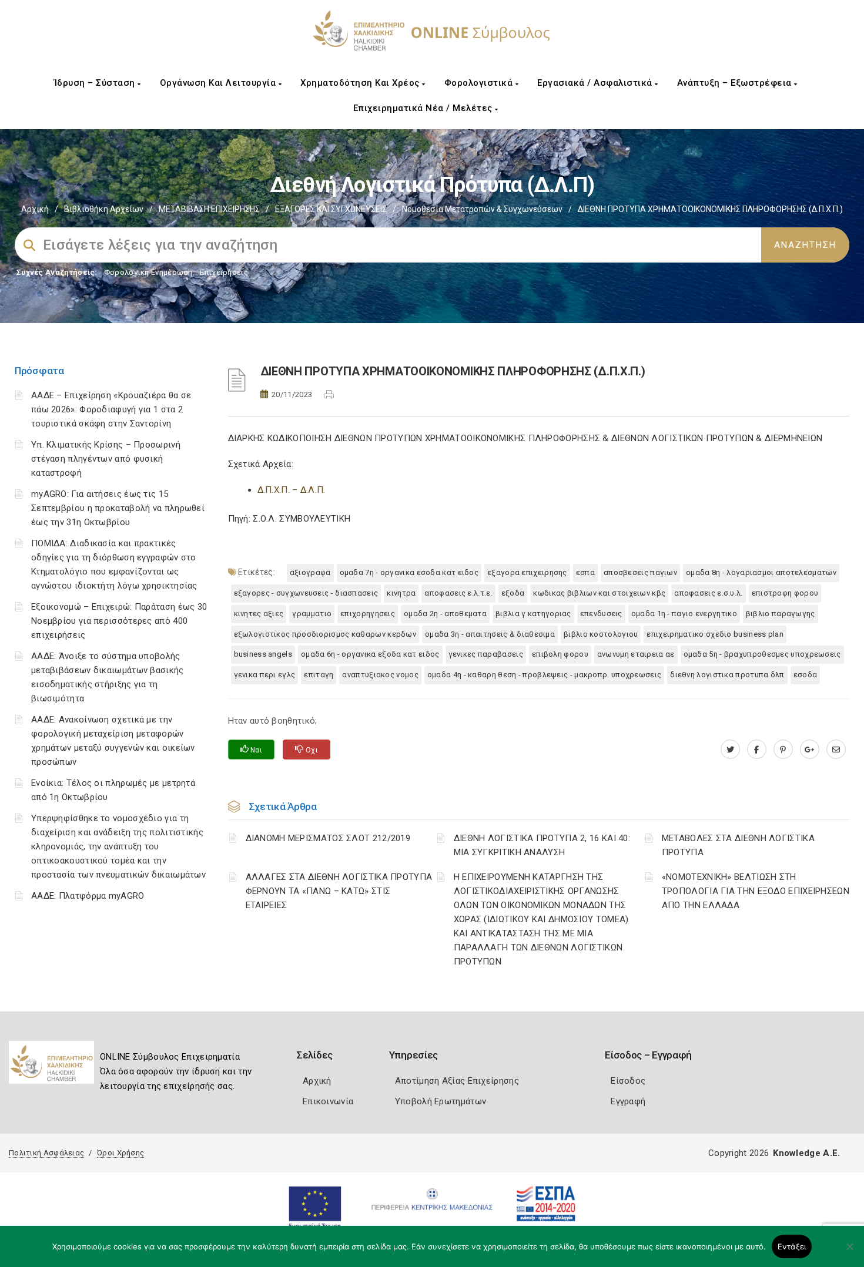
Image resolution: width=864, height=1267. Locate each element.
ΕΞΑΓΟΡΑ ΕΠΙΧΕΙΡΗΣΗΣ (527, 572)
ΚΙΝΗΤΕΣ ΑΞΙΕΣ (259, 613)
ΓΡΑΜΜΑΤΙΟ (311, 613)
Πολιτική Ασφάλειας (46, 1152)
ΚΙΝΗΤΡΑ (401, 593)
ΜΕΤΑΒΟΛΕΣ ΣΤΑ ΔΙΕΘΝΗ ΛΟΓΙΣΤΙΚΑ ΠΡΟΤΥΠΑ (738, 845)
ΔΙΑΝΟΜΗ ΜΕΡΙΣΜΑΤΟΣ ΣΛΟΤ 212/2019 (328, 838)
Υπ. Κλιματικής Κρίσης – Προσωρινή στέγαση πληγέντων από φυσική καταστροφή (105, 458)
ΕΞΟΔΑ (513, 593)
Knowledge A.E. (806, 1153)
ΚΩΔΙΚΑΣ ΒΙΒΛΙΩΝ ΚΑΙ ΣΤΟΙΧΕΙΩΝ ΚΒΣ (599, 593)
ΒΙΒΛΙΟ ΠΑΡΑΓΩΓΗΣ (780, 613)
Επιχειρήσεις (224, 272)
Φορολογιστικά (479, 83)
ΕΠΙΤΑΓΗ (318, 674)
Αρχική (35, 209)
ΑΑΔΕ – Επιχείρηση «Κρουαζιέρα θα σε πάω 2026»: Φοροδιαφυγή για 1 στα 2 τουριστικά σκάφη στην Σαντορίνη (111, 409)
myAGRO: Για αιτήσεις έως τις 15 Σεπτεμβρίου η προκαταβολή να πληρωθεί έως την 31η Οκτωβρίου (118, 508)
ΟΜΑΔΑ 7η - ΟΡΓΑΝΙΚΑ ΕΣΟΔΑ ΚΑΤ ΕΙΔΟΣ (409, 572)
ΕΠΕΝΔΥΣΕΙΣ (601, 613)
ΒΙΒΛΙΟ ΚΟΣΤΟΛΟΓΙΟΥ (601, 634)
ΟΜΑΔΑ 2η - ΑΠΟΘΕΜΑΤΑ (445, 613)
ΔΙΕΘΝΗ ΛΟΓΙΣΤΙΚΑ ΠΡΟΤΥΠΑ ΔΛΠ (727, 674)
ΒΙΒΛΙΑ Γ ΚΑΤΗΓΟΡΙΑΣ (533, 613)
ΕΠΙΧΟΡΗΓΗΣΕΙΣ (367, 613)
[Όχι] (849, 1252)
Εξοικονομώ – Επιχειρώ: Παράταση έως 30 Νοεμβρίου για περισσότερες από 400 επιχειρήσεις (119, 620)
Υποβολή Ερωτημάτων (440, 1101)
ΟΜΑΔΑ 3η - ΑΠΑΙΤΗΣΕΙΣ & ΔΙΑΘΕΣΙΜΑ (490, 634)
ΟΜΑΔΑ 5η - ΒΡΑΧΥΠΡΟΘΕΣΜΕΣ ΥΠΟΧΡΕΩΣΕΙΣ (762, 654)
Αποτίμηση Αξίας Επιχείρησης (457, 1081)
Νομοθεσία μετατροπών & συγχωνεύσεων (482, 209)
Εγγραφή (628, 1101)
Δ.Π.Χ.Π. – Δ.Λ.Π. (291, 490)
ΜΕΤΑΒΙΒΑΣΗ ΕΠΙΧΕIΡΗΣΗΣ (209, 209)
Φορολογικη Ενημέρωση (148, 272)
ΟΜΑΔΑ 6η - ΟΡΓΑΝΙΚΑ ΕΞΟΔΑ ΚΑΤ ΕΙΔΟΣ (370, 654)
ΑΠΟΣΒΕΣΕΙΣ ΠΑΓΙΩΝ (640, 572)
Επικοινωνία (328, 1101)
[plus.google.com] (809, 749)
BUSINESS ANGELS (263, 654)
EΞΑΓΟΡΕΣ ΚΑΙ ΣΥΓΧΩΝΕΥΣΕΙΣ (331, 209)
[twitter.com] (730, 749)
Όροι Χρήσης (120, 1152)
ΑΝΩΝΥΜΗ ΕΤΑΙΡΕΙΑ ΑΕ (636, 654)
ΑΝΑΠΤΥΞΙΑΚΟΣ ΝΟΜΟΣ (380, 674)
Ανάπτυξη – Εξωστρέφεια (736, 83)
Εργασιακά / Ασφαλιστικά (596, 83)
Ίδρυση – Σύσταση (96, 83)
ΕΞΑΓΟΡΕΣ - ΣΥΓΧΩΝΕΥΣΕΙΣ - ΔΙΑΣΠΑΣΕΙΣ (306, 593)
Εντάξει (792, 1246)
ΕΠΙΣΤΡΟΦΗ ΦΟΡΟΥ (785, 593)
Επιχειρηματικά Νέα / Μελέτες (424, 108)
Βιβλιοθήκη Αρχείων (103, 209)
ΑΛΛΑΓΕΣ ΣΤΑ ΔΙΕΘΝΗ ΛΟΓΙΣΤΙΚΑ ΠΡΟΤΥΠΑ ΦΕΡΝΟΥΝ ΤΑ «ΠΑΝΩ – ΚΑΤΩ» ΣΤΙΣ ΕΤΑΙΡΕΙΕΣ (339, 891)
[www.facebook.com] (757, 749)
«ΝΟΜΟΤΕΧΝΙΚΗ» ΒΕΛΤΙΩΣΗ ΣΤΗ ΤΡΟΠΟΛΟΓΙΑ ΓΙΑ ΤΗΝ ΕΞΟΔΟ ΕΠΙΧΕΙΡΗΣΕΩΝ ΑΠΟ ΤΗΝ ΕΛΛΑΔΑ (755, 891)
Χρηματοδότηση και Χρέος (361, 83)
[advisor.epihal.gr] (836, 749)
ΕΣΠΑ (585, 572)
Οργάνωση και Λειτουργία (219, 83)
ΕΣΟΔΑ (805, 674)
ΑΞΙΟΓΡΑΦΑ (310, 572)
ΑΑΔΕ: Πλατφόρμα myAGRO (88, 895)
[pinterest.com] (783, 749)
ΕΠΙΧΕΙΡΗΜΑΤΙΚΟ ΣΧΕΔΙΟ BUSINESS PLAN (715, 634)
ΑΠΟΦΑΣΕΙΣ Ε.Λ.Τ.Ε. (458, 593)
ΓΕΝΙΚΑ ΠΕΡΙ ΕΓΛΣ (265, 674)
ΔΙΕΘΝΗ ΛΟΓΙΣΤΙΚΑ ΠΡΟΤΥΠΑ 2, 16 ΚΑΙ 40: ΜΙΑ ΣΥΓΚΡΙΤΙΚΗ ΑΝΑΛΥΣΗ (542, 845)
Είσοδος (628, 1081)
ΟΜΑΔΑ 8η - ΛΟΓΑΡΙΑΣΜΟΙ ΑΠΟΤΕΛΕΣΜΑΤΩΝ (761, 572)
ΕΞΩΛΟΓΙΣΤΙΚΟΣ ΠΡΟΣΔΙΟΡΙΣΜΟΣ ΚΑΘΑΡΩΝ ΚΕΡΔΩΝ (325, 634)
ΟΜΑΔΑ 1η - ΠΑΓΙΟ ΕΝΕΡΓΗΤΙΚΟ (684, 613)
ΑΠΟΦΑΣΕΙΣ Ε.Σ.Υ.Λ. (708, 593)
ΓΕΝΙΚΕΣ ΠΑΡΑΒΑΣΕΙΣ (485, 654)
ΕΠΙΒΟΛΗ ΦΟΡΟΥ (560, 654)
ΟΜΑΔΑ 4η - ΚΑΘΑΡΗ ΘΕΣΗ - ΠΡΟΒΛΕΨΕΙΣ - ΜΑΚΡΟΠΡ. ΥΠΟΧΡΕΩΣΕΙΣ (544, 674)
